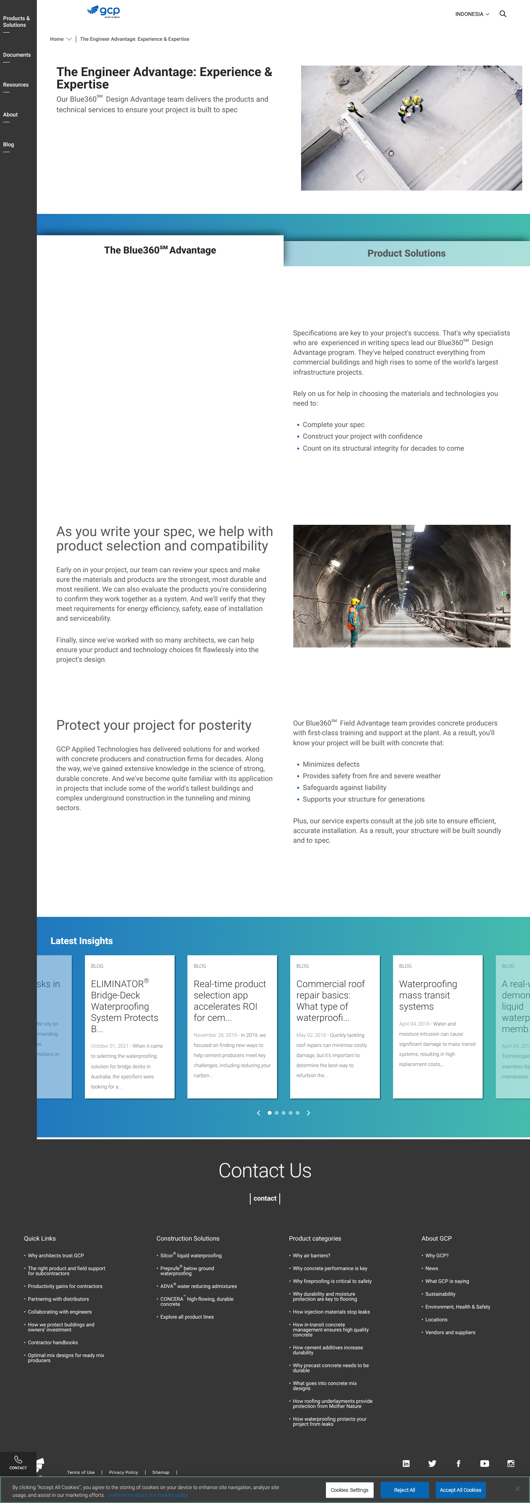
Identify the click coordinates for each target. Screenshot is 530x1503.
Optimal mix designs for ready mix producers (66, 1358)
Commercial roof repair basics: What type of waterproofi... (330, 1001)
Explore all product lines (187, 1317)
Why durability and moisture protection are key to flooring (325, 1297)
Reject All (404, 1490)
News (432, 1268)
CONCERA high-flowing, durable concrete (197, 1302)
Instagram (510, 1464)
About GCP (437, 1239)
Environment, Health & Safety (458, 1307)
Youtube (484, 1464)
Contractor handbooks (53, 1342)
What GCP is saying (447, 1281)
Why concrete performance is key (330, 1268)
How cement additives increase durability (328, 1350)
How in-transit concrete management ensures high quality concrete (331, 1330)
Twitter (432, 1464)
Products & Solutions (16, 22)
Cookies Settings (350, 1490)
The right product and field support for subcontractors (67, 1271)
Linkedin (406, 1464)
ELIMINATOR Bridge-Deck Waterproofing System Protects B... (125, 1006)
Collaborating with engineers (60, 1312)
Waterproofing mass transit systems (428, 995)
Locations (437, 1320)
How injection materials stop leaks (331, 1312)
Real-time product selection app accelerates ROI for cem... (230, 1001)
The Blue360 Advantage (160, 249)
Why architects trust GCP (56, 1255)
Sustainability (441, 1294)
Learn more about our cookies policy (148, 1495)
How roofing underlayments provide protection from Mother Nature (332, 1404)
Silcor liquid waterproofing (191, 1255)
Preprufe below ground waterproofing (187, 1271)
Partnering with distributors (58, 1299)
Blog (8, 145)
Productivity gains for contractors (65, 1286)
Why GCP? (437, 1255)
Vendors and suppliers (451, 1332)
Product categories (315, 1239)
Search (502, 15)
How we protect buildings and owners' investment (61, 1328)
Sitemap (161, 1472)
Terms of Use (81, 1472)
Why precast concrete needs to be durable (331, 1368)
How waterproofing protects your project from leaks (330, 1422)
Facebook (458, 1464)
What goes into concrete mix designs (325, 1386)
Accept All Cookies (461, 1490)
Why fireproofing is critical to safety (332, 1281)
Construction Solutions (188, 1239)
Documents (17, 55)
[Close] (517, 1488)
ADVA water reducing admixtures (199, 1286)
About (10, 115)
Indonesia (469, 14)
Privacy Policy (123, 1472)
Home (57, 39)
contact (264, 1199)
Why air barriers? (311, 1255)
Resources (16, 85)
